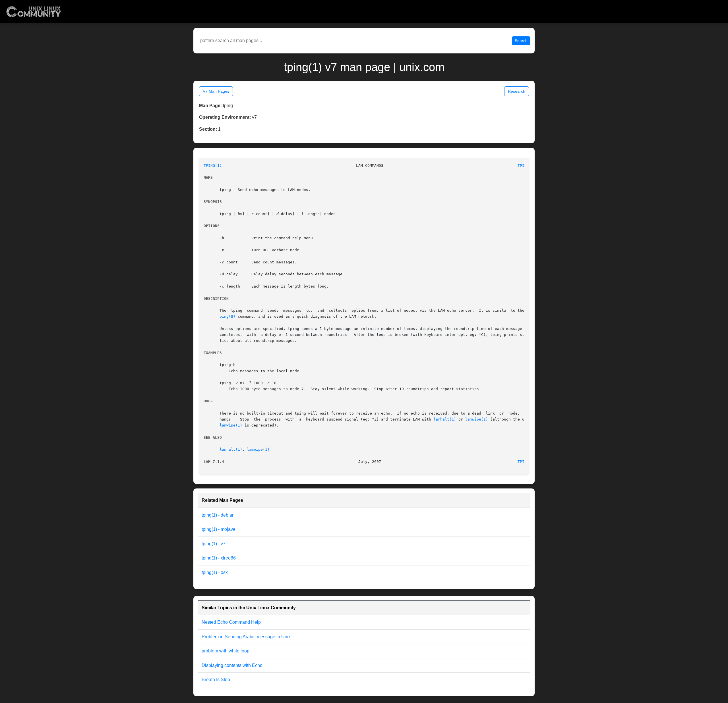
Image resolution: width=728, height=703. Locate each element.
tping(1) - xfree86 (219, 558)
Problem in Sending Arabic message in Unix (246, 636)
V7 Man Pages (216, 91)
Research (516, 91)
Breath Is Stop (216, 679)
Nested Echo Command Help (231, 622)
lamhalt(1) (444, 419)
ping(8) (227, 316)
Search (521, 40)
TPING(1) (213, 165)
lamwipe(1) (476, 419)
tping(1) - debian (218, 515)
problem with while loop (225, 650)
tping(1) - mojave (218, 529)
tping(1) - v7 (214, 543)
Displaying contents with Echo (232, 665)
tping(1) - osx (215, 572)
